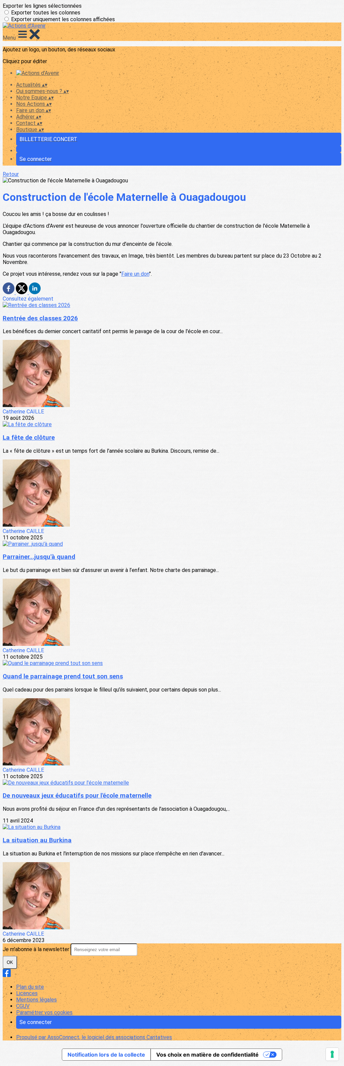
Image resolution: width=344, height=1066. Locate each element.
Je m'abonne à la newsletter (37, 949)
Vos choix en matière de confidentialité (207, 1054)
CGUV (23, 1006)
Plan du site (30, 987)
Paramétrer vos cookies (44, 1012)
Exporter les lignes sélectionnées (42, 6)
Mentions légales (36, 999)
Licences (27, 993)
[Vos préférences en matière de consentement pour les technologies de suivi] (332, 1054)
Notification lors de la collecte (106, 1054)
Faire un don (135, 274)
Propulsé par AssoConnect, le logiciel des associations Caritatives (94, 1037)
